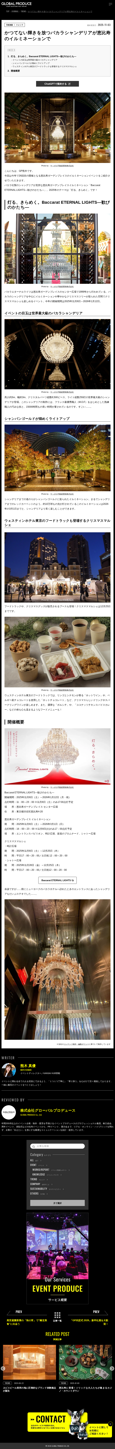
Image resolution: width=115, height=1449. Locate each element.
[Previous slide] (3, 1368)
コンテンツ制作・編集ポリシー (76, 1044)
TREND (23, 11)
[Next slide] (112, 1368)
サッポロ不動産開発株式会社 (62, 166)
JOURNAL (15, 11)
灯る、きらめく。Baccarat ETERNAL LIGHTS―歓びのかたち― (42, 56)
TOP (7, 11)
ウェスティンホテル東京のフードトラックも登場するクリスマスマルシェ (45, 66)
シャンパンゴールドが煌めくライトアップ (31, 63)
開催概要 (14, 70)
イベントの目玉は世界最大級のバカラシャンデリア (35, 60)
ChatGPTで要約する (55, 84)
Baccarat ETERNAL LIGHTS (56, 880)
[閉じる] (110, 1424)
